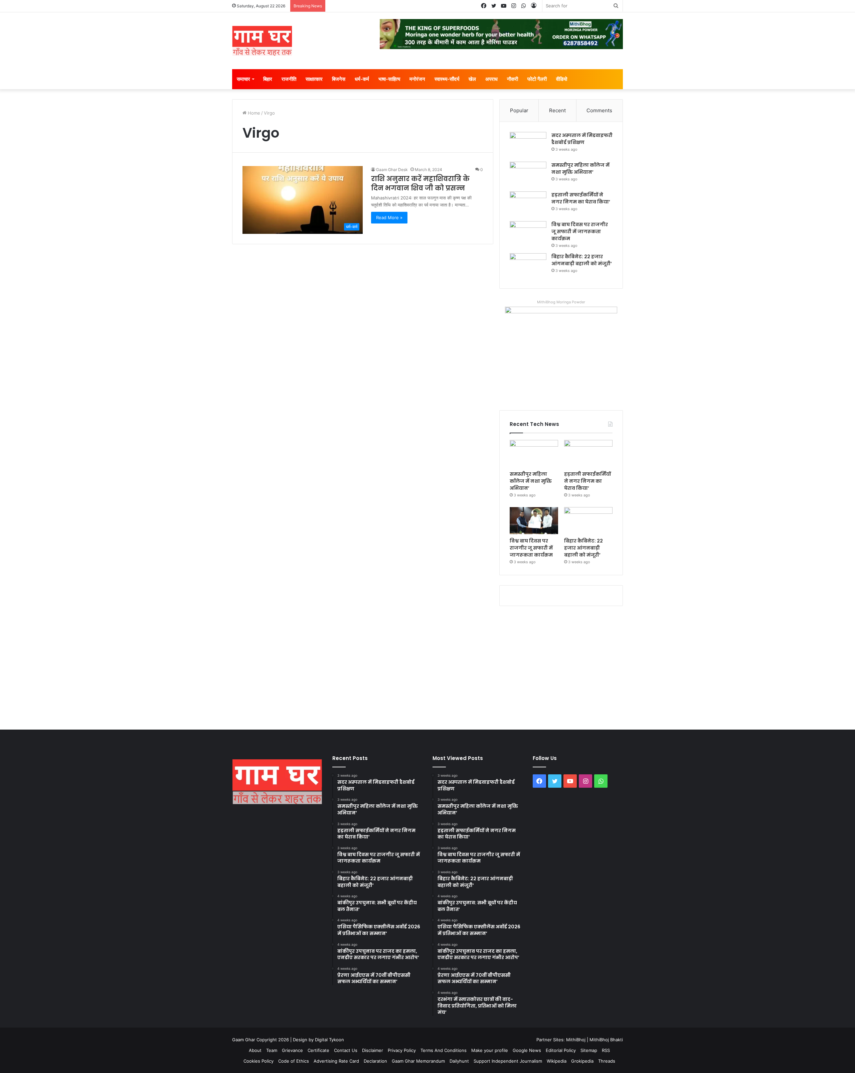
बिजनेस (338, 79)
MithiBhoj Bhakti (606, 1039)
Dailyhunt (459, 1061)
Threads (606, 1061)
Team (271, 1050)
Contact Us (345, 1050)
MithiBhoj (575, 1039)
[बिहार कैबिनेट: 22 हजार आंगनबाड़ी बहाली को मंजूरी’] (528, 265)
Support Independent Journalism (508, 1061)
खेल (472, 79)
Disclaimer (372, 1050)
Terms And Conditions (443, 1050)
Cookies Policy (258, 1061)
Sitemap (588, 1050)
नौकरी (512, 79)
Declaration (375, 1061)
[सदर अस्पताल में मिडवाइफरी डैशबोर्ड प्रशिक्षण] (528, 144)
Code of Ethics (293, 1061)
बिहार (267, 79)
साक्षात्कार (314, 79)
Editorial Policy (561, 1050)
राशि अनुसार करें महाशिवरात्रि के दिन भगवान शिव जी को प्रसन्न (420, 183)
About (255, 1050)
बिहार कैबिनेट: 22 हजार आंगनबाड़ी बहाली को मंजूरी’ (581, 260)
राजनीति (289, 79)
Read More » (389, 217)
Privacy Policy (402, 1050)
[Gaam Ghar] (262, 41)
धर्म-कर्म (362, 79)
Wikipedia (556, 1061)
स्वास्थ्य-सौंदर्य (447, 79)
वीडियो (561, 79)
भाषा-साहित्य (389, 79)
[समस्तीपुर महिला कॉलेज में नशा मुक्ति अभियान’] (528, 174)
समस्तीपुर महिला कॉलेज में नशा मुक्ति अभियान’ (580, 168)
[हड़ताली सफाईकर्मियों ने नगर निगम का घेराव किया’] (528, 203)
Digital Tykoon (329, 1039)
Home (253, 113)
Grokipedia (582, 1061)
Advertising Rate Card (336, 1061)
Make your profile (489, 1050)
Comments (599, 110)
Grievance (292, 1050)
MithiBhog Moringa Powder (561, 302)
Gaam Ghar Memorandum (418, 1061)
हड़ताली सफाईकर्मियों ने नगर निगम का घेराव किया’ (580, 198)
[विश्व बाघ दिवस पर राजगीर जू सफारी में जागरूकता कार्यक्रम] (528, 233)
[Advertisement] (427, 666)
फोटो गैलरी (537, 79)
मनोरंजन (417, 79)
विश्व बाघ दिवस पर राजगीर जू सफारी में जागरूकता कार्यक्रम (579, 231)
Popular (519, 110)
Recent (557, 110)
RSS (606, 1050)
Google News (527, 1050)
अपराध (491, 79)
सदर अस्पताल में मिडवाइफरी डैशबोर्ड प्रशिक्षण (582, 139)
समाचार (243, 79)
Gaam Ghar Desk (392, 169)
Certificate (318, 1050)
